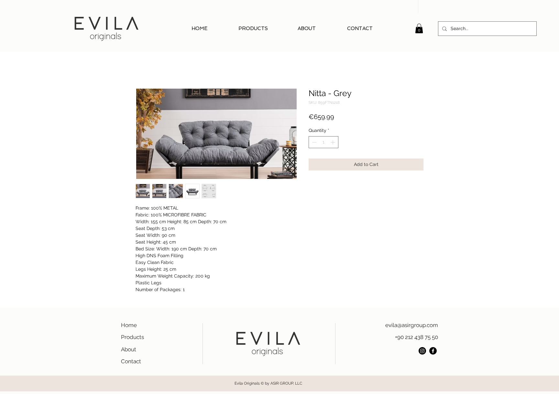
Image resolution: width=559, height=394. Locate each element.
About (128, 349)
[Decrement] (314, 142)
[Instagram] (422, 351)
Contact (131, 361)
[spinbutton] (323, 142)
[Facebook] (433, 351)
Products (132, 337)
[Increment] (333, 142)
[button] (419, 28)
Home (129, 325)
